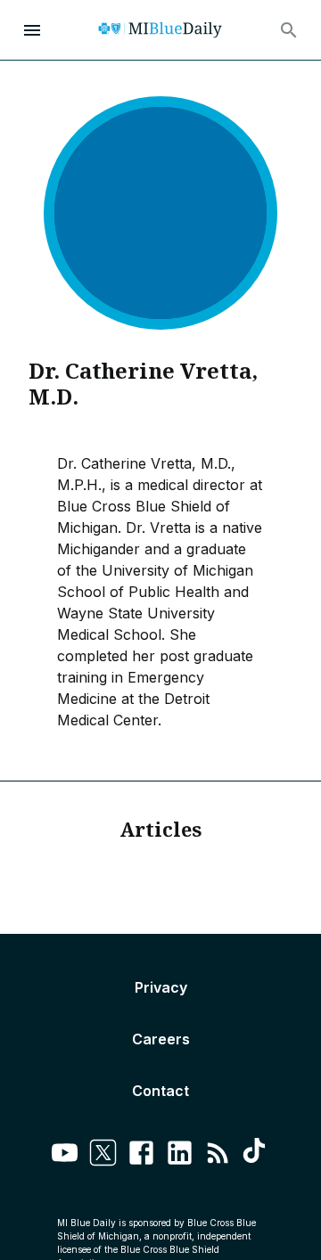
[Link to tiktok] (256, 1155)
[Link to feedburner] (218, 1155)
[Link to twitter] (103, 1155)
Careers (161, 1039)
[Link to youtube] (64, 1155)
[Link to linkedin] (179, 1155)
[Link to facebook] (141, 1155)
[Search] (289, 30)
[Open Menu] (32, 30)
